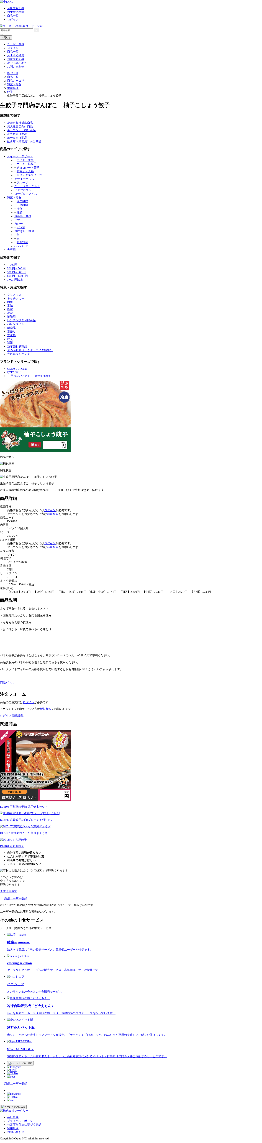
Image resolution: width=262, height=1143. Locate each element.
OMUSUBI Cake (17, 368)
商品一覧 (13, 15)
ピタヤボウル (22, 190)
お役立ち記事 (15, 8)
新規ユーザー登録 (31, 26)
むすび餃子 (14, 372)
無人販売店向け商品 (20, 126)
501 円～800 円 (16, 272)
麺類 (19, 212)
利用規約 (13, 1128)
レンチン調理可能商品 (21, 320)
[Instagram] (14, 1066)
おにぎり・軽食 (24, 231)
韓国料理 (22, 201)
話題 (10, 342)
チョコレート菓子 (28, 167)
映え (10, 339)
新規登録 (52, 513)
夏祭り (11, 331)
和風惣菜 (22, 242)
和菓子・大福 (25, 171)
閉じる (6, 37)
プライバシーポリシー (21, 1120)
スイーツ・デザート (20, 156)
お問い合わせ (15, 66)
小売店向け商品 (17, 133)
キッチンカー (15, 298)
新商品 (11, 327)
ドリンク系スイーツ (29, 175)
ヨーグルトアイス (25, 193)
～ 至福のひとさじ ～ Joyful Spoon (28, 375)
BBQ (10, 302)
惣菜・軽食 (14, 197)
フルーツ (22, 182)
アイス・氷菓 (25, 160)
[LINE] (12, 1070)
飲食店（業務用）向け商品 (24, 141)
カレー (18, 223)
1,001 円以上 (15, 279)
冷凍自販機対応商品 (20, 122)
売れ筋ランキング (18, 353)
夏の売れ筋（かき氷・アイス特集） (30, 350)
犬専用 (11, 249)
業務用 (11, 316)
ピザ (17, 219)
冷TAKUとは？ (17, 62)
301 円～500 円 (16, 268)
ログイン (13, 19)
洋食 (19, 208)
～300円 (12, 264)
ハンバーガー (22, 246)
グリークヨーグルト (27, 186)
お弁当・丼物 (22, 216)
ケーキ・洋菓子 (27, 163)
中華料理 (22, 204)
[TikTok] (12, 1073)
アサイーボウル (24, 178)
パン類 (21, 227)
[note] (11, 1076)
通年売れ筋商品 (17, 346)
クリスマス (14, 294)
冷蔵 (10, 309)
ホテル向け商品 (17, 137)
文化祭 (11, 335)
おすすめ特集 (15, 12)
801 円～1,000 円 (17, 275)
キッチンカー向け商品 (21, 130)
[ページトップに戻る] (20, 1063)
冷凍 (10, 312)
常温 (10, 305)
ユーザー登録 (15, 44)
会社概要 (13, 1117)
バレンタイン (15, 324)
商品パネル (7, 682)
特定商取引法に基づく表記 (24, 1124)
